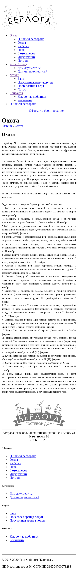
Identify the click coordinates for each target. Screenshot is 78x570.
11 (3, 548)
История (23, 60)
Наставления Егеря (31, 85)
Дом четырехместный (32, 71)
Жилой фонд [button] (18, 64)
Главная (7, 126)
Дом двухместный (30, 67)
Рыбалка (23, 46)
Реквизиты (25, 100)
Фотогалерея (26, 53)
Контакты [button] (16, 93)
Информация (26, 57)
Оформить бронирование (46, 110)
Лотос (22, 89)
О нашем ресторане (31, 39)
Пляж (21, 49)
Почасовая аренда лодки (26, 517)
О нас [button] (13, 35)
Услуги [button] (14, 75)
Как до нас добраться (32, 96)
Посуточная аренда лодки (35, 82)
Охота (22, 42)
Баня (21, 78)
